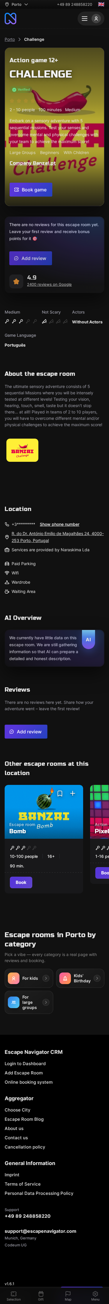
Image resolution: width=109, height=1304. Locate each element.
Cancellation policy (25, 1147)
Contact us (16, 1137)
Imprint (12, 1174)
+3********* (23, 524)
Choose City (18, 1110)
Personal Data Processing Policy (39, 1193)
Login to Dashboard (25, 1063)
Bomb (17, 831)
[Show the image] (22, 450)
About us (14, 1128)
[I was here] (72, 793)
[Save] (60, 793)
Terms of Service (23, 1184)
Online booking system (29, 1082)
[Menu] (91, 18)
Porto (10, 39)
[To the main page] (10, 18)
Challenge (34, 39)
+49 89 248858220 (74, 4)
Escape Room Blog (24, 1119)
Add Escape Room (24, 1073)
